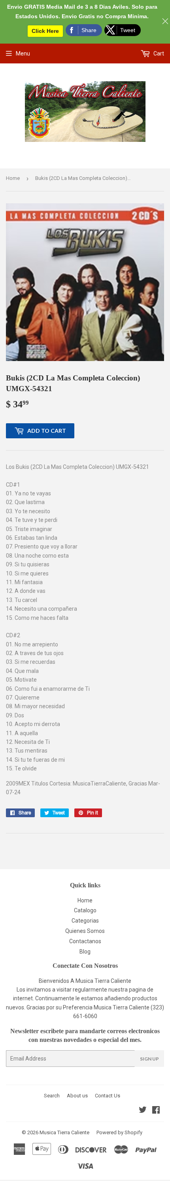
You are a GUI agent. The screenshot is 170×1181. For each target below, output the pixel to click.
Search (52, 1096)
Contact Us (107, 1096)
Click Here (45, 31)
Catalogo (85, 910)
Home (13, 178)
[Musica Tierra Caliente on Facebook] (156, 1111)
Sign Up (149, 1059)
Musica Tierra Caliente (64, 1132)
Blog (85, 951)
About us (77, 1096)
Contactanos (85, 941)
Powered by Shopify (119, 1132)
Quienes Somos (85, 931)
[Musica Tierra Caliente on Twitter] (143, 1111)
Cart (158, 53)
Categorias (85, 920)
